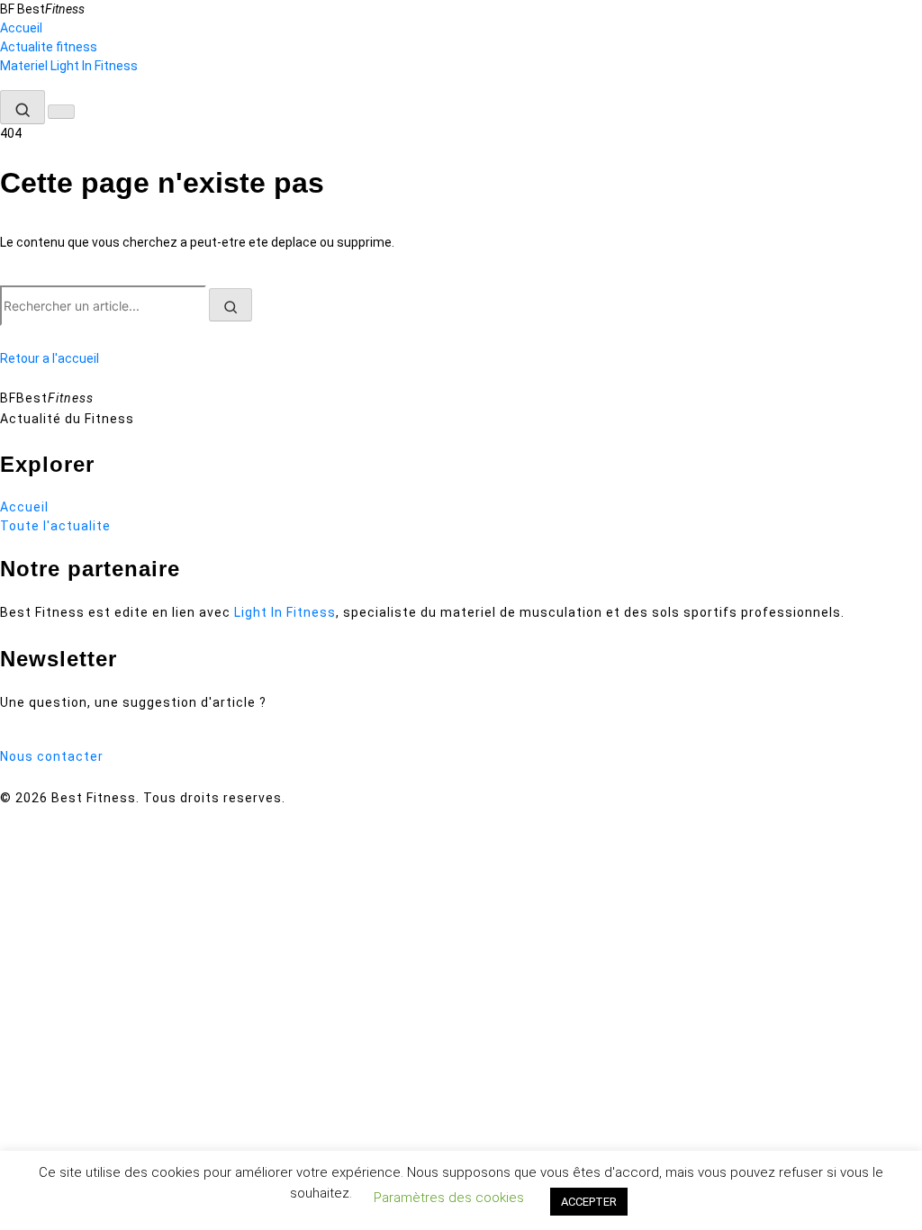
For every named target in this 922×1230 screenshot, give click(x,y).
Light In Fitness (285, 612)
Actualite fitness (48, 47)
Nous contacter (52, 756)
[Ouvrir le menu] (61, 111)
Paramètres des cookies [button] (449, 1197)
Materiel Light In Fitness (69, 66)
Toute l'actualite (55, 526)
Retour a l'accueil (49, 358)
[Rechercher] (22, 107)
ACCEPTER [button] (589, 1201)
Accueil (21, 28)
